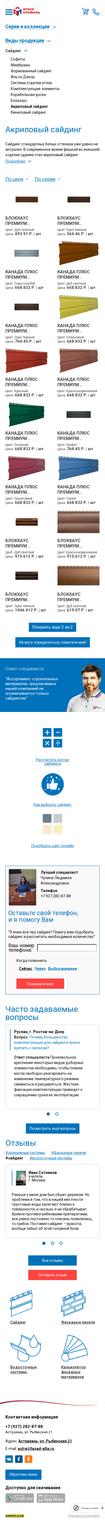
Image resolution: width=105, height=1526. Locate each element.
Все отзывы (52, 1260)
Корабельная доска (28, 94)
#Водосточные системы (51, 1158)
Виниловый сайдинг (28, 112)
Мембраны (20, 65)
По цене (14, 179)
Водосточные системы (23, 1369)
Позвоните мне (96, 11)
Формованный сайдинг (31, 71)
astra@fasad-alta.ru (36, 1448)
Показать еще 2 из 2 (52, 627)
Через (40, 968)
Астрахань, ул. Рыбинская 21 (45, 1441)
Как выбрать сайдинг (53, 805)
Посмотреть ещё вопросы (53, 1128)
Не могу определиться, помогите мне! (52, 642)
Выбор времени (62, 968)
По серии (45, 179)
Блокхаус (19, 100)
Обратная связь (23, 1474)
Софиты (18, 59)
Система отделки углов (31, 83)
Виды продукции (24, 40)
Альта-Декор (23, 77)
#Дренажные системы (25, 1153)
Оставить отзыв (52, 1275)
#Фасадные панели (68, 1153)
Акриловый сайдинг (29, 106)
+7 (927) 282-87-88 (24, 1426)
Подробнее (15, 161)
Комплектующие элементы (35, 89)
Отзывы (20, 1143)
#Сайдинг (14, 1158)
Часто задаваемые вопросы (41, 1013)
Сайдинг (13, 51)
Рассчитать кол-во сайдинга (52, 762)
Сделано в (84, 1516)
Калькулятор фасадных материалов (73, 1372)
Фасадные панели (78, 1322)
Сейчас (25, 968)
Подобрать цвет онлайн (52, 846)
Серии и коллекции (27, 26)
